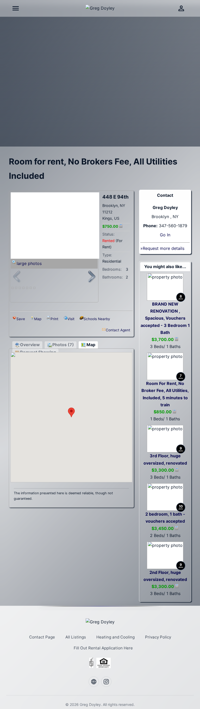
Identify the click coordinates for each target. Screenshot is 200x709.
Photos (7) (63, 344)
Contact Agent (118, 330)
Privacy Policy (158, 637)
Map (37, 319)
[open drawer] (15, 8)
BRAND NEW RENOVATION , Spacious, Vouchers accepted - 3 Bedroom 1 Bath (165, 318)
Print (54, 319)
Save (20, 319)
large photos (29, 263)
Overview (30, 344)
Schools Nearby (97, 319)
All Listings (75, 637)
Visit (70, 319)
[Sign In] (181, 8)
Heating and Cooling (115, 637)
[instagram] (106, 681)
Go (163, 234)
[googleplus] (94, 681)
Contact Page (42, 637)
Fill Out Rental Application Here (103, 647)
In (168, 234)
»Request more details (162, 248)
